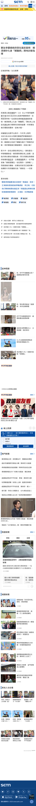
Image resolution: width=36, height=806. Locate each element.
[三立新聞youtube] (2, 791)
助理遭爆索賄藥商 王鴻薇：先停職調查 (17, 192)
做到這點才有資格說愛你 (11, 237)
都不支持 (8, 444)
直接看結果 (10, 446)
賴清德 (24, 118)
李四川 (7, 441)
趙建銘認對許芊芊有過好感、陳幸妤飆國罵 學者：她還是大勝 (28, 740)
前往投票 (26, 446)
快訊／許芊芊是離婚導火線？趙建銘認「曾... (17, 230)
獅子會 (3, 115)
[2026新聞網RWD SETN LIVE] (2, 2)
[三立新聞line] (18, 791)
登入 (34, 2)
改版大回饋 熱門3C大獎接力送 (14, 221)
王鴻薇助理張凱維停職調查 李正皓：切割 (18, 185)
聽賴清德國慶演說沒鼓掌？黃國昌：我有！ (18, 182)
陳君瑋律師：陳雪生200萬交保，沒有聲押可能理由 (17, 740)
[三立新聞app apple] (7, 797)
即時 (6, 6)
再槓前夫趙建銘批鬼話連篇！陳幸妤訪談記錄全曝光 (5, 740)
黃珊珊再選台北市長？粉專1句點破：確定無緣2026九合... (17, 520)
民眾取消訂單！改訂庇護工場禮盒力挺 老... (17, 234)
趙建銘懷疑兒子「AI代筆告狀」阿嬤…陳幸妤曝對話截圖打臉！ (17, 700)
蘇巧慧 (7, 439)
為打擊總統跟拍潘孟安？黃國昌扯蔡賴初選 (18, 188)
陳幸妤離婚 (24, 6)
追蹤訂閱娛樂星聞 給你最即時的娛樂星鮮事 (18, 224)
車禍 (7, 538)
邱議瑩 (12, 112)
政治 (30, 6)
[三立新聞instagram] (13, 791)
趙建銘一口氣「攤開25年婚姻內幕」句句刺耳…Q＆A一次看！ (28, 700)
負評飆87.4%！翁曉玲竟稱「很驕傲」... (16, 227)
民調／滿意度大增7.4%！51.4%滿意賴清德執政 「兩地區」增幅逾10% (6, 720)
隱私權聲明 (4, 801)
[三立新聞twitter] (23, 791)
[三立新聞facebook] (8, 791)
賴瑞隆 (21, 159)
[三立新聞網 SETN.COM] (2, 6)
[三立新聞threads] (28, 791)
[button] (28, 1)
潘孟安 (10, 159)
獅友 (6, 124)
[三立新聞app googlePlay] (21, 797)
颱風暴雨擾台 (14, 6)
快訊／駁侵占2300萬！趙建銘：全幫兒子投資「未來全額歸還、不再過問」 (5, 700)
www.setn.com (18, 801)
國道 (18, 538)
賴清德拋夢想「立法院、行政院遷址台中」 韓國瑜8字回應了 (29, 720)
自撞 (28, 538)
